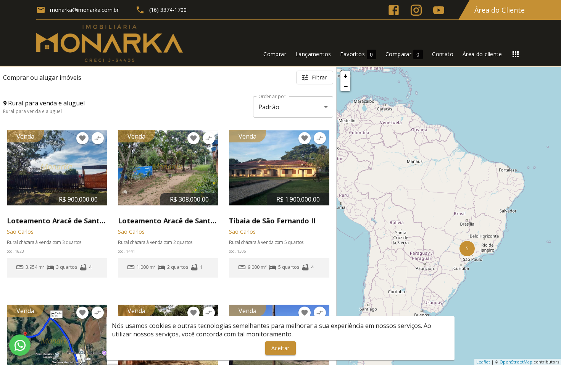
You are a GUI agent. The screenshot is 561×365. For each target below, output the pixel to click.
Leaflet (483, 362)
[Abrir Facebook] (393, 10)
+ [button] (345, 76)
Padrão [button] (268, 107)
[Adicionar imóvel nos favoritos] (82, 138)
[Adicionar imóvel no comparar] (98, 138)
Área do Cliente (499, 10)
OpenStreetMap (516, 362)
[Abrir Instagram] (416, 10)
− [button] (346, 86)
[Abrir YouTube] (438, 10)
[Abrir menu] (515, 54)
